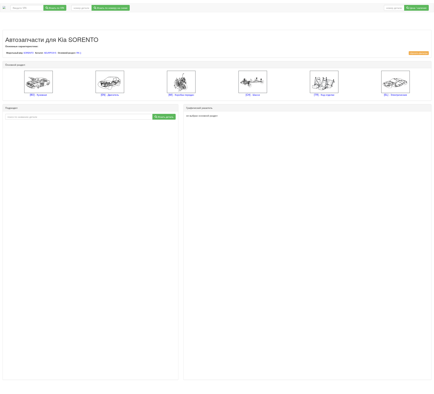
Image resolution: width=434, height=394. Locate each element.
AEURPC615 (50, 52)
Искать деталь (165, 116)
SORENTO (29, 52)
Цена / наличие (418, 8)
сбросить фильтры (419, 53)
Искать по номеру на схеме (111, 8)
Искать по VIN (56, 8)
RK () (78, 52)
